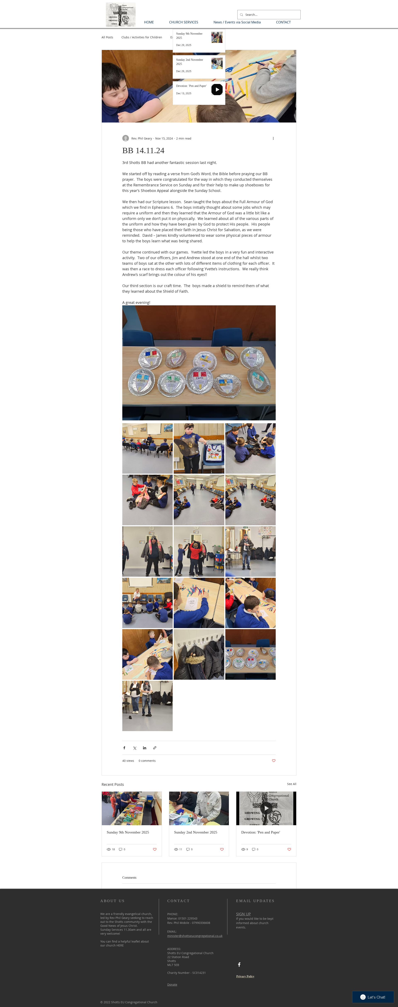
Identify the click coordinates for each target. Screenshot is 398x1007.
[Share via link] (155, 748)
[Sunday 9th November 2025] (132, 808)
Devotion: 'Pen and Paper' (260, 832)
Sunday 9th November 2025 (128, 832)
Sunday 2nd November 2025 (195, 832)
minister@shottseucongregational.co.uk (194, 936)
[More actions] (273, 138)
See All (291, 784)
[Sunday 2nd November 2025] (199, 808)
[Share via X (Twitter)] (134, 748)
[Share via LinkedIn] (145, 748)
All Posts (107, 37)
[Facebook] (239, 964)
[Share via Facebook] (124, 748)
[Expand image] (147, 448)
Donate (172, 984)
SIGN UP (243, 913)
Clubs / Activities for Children (141, 37)
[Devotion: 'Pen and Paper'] (266, 808)
